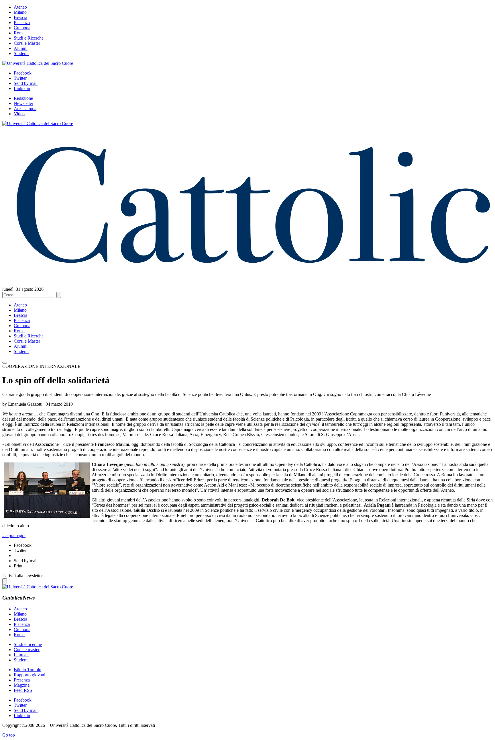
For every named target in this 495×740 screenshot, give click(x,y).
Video (19, 113)
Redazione (23, 98)
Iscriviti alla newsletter (22, 575)
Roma (19, 32)
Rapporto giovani (29, 674)
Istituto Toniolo (27, 669)
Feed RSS (23, 690)
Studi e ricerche (28, 644)
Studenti (21, 53)
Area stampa (25, 108)
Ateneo (20, 7)
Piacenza (22, 22)
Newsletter (23, 103)
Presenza (22, 679)
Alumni (21, 48)
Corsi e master (27, 649)
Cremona (22, 27)
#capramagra (13, 535)
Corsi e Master (27, 43)
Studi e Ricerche (29, 38)
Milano (20, 12)
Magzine (22, 685)
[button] (4, 363)
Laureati (21, 654)
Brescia (20, 17)
